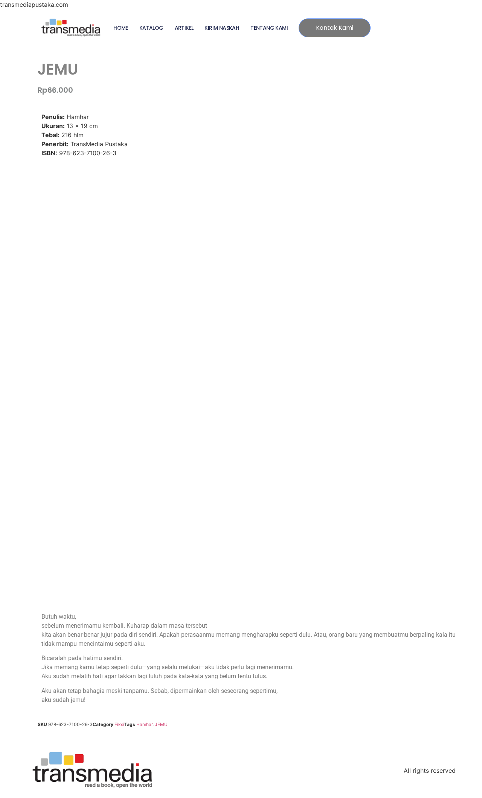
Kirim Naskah (221, 28)
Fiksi (119, 724)
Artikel (184, 28)
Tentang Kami (269, 28)
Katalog (151, 28)
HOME (120, 28)
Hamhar (144, 724)
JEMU (161, 724)
